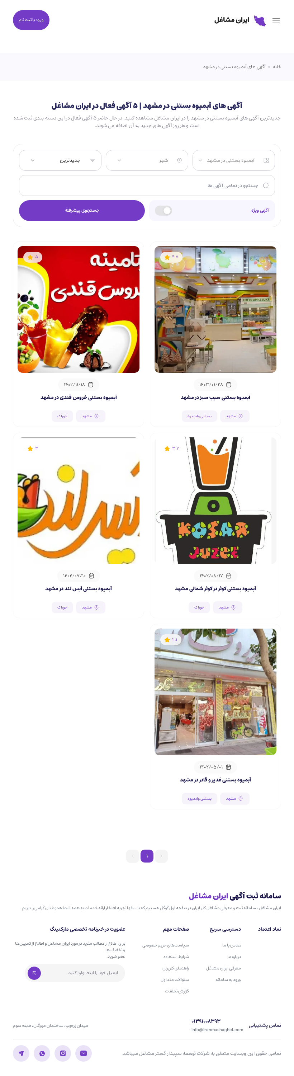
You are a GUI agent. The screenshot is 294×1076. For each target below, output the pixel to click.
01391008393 (205, 1021)
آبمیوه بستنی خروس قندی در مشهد (79, 397)
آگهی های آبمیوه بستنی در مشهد (234, 67)
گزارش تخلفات (177, 991)
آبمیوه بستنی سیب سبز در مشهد (215, 397)
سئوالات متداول (175, 979)
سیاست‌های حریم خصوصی (165, 945)
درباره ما (234, 956)
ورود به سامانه (228, 979)
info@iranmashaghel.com (217, 1030)
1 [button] (147, 856)
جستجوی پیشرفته (82, 210)
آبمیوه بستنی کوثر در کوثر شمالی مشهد (215, 588)
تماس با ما (231, 945)
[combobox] (226, 160)
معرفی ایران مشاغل (223, 968)
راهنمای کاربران (175, 968)
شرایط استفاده (176, 956)
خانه (277, 67)
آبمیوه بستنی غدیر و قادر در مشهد (215, 780)
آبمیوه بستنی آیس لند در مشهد (78, 588)
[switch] (163, 211)
